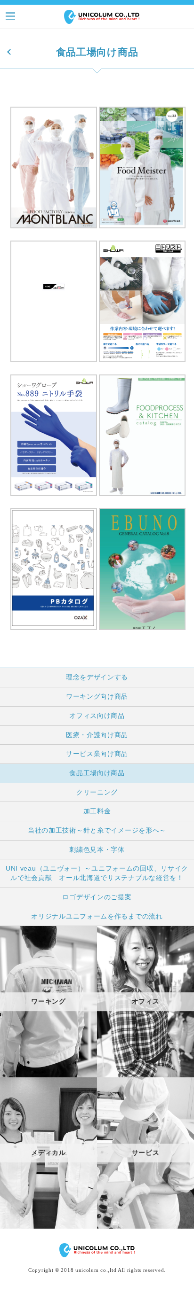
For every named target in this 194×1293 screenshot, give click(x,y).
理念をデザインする (97, 677)
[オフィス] (145, 1075)
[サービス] (145, 1226)
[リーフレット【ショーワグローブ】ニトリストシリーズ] (142, 364)
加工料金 (97, 811)
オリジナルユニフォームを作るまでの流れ (96, 916)
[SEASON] (53, 364)
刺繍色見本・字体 (97, 849)
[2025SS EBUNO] (142, 632)
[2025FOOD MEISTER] (142, 230)
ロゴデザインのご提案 (96, 897)
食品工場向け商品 (97, 773)
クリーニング (97, 792)
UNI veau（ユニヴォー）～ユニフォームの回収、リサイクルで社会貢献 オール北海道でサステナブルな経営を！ (97, 873)
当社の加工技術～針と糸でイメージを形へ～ (97, 830)
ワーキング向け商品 (97, 696)
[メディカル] (48, 1226)
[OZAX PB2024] (53, 632)
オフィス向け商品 (97, 715)
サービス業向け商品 (97, 753)
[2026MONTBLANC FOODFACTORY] (53, 230)
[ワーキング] (48, 1075)
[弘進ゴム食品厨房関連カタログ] (142, 498)
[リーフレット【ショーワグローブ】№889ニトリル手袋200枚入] (53, 498)
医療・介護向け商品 (97, 735)
